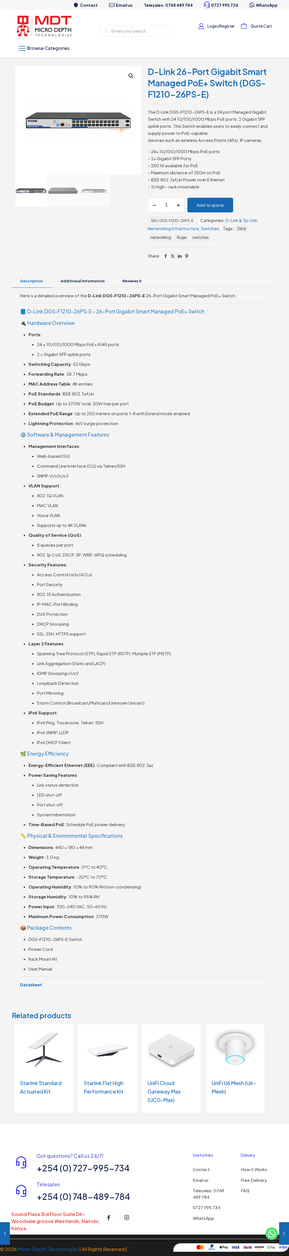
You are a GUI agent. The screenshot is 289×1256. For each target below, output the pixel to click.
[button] (131, 76)
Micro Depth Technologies (48, 1249)
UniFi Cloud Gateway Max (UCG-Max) (164, 1091)
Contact (201, 1169)
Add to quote (210, 205)
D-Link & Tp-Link (241, 220)
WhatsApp (203, 1218)
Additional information (83, 281)
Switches (210, 228)
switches (200, 237)
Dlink (241, 228)
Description (31, 281)
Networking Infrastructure (173, 228)
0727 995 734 (206, 1207)
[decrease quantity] (154, 205)
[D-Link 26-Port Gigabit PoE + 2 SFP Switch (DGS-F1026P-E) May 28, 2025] (5, 1233)
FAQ (245, 1190)
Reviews (131, 281)
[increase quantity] (178, 205)
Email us (201, 1180)
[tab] (31, 281)
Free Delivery (254, 1180)
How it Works (254, 1169)
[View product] (65, 1032)
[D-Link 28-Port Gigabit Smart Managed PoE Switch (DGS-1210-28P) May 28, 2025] (284, 1233)
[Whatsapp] (272, 1234)
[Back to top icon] (262, 1244)
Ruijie (182, 237)
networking (160, 237)
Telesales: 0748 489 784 (208, 1194)
